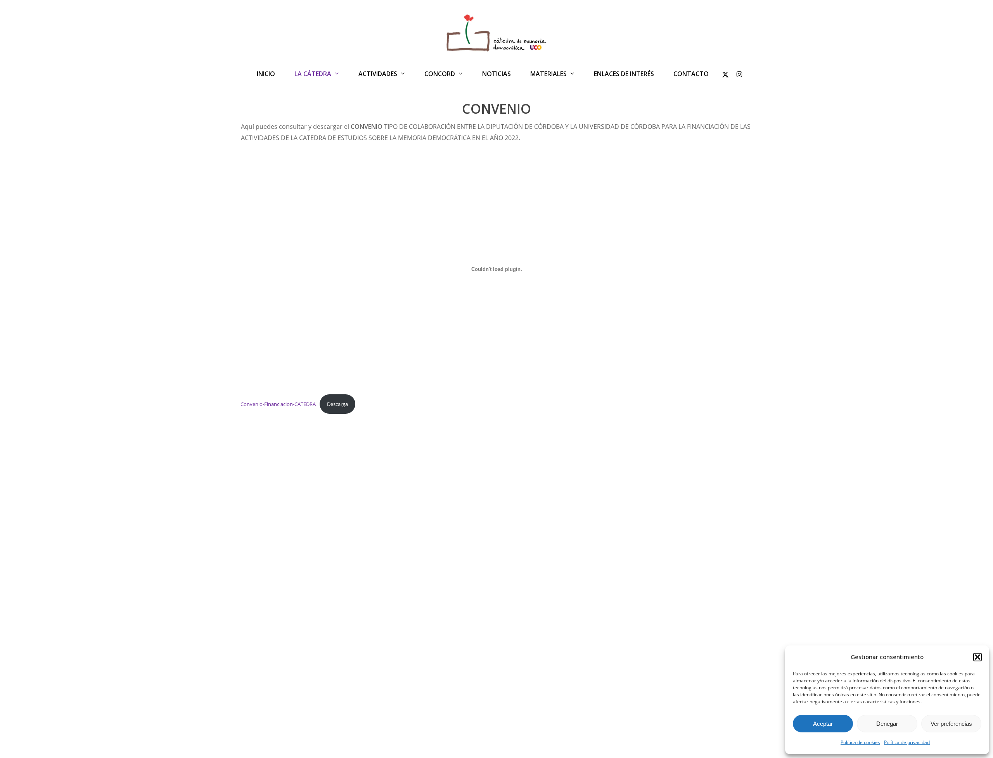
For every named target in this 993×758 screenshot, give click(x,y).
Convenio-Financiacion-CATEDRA (278, 404)
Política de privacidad (907, 742)
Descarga (337, 404)
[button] (977, 657)
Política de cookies (860, 742)
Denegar (887, 723)
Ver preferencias (951, 723)
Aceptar (823, 723)
